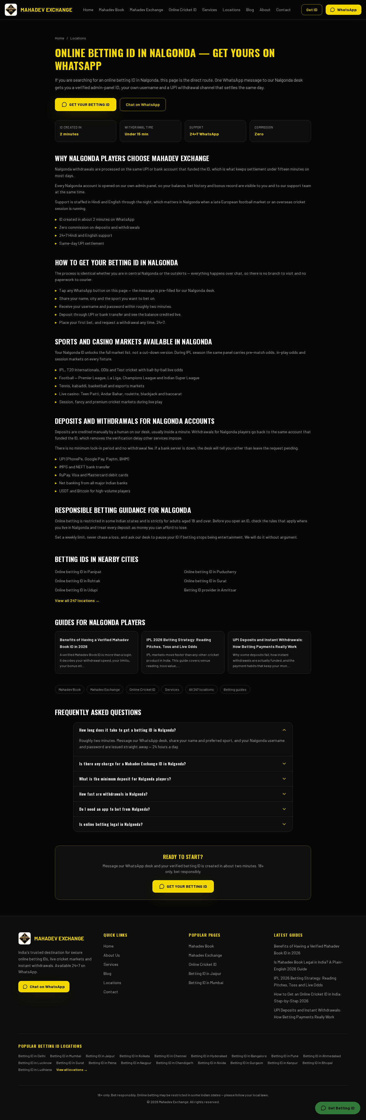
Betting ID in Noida (212, 1063)
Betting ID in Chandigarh (174, 1063)
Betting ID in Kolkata (135, 1056)
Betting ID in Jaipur (205, 973)
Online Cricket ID (182, 9)
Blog (250, 9)
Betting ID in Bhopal (318, 1063)
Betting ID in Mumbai (206, 982)
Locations (231, 9)
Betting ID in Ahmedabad (322, 1056)
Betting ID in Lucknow (35, 1063)
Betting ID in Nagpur (136, 1063)
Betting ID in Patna (102, 1063)
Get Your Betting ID (89, 104)
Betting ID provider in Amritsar (210, 589)
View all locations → (71, 1069)
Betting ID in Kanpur (283, 1063)
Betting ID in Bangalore (249, 1056)
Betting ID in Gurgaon (246, 1063)
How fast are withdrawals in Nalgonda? (113, 794)
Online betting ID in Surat (205, 580)
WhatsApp (347, 9)
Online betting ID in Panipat (78, 571)
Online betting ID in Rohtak (77, 580)
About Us (112, 955)
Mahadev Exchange (146, 9)
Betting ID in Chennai (170, 1056)
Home (88, 9)
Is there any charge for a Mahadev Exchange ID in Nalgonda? (132, 763)
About (265, 9)
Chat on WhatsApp (143, 104)
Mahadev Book (111, 9)
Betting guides (235, 689)
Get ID (311, 9)
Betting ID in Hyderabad (209, 1056)
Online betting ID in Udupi (76, 589)
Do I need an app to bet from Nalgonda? (114, 809)
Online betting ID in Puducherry (210, 571)
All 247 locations (201, 689)
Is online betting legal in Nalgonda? (111, 824)
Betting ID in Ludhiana (35, 1069)
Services (209, 9)
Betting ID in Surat (70, 1063)
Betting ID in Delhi (31, 1056)
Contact (283, 9)
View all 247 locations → (77, 600)
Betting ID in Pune (285, 1056)
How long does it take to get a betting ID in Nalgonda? (127, 730)
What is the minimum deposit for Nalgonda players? (125, 779)
